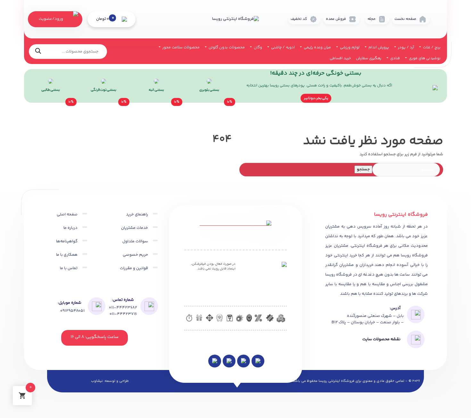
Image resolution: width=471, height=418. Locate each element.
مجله (372, 19)
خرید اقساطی (340, 58)
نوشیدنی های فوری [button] (424, 58)
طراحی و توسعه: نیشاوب (110, 381)
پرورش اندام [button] (378, 47)
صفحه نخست (405, 19)
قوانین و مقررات (134, 268)
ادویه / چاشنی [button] (282, 47)
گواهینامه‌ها (67, 241)
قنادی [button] (394, 58)
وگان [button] (257, 47)
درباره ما (70, 228)
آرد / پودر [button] (405, 47)
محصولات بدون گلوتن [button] (226, 47)
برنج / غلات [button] (431, 47)
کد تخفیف (299, 19)
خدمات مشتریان (134, 228)
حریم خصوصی (135, 255)
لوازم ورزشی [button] (349, 47)
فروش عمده (336, 19)
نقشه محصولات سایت (381, 339)
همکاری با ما (67, 255)
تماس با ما (69, 268)
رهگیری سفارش (368, 58)
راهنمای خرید (137, 214)
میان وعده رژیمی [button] (317, 47)
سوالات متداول (135, 241)
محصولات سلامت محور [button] (180, 47)
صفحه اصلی (67, 214)
